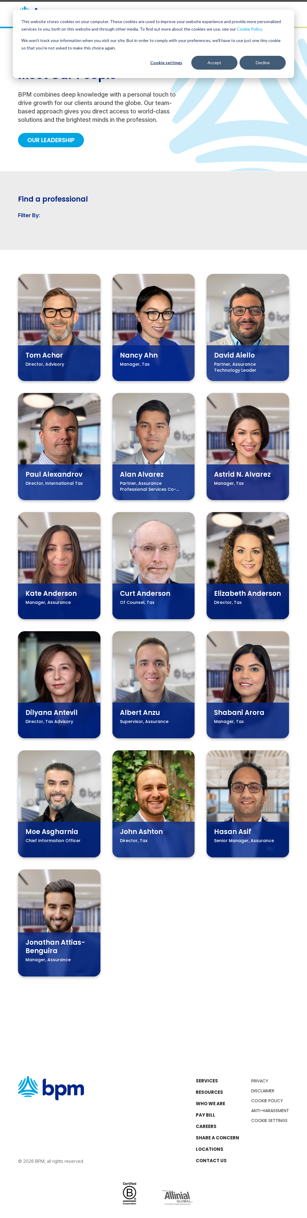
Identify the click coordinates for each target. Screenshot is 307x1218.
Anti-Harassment (270, 1111)
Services (207, 1081)
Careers (206, 1126)
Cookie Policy (249, 29)
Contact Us (211, 1160)
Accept (214, 62)
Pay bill (205, 1115)
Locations (209, 1149)
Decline (263, 62)
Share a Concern (217, 1138)
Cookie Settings (269, 1121)
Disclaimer (262, 1091)
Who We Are (210, 1103)
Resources (209, 1092)
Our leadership (51, 140)
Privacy (259, 1081)
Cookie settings (166, 62)
